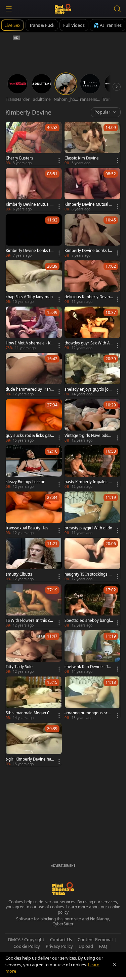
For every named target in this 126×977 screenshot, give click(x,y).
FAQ (103, 946)
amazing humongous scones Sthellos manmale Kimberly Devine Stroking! (89, 713)
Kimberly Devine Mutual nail (88, 204)
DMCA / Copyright (26, 939)
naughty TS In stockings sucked (89, 574)
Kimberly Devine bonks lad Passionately (88, 250)
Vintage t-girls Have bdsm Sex (88, 435)
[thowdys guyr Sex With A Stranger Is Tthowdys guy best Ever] (93, 328)
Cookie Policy (26, 946)
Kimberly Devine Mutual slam (29, 204)
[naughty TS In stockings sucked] (93, 559)
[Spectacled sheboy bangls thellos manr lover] (93, 606)
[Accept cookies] (115, 965)
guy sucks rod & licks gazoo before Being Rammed (29, 435)
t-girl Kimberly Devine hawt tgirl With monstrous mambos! (30, 759)
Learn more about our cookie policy (89, 909)
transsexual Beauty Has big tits (29, 528)
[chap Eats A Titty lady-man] (34, 282)
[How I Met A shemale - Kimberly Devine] (34, 328)
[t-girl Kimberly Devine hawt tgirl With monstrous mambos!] (34, 744)
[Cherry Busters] (34, 143)
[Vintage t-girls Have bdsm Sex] (93, 421)
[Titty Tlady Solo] (34, 652)
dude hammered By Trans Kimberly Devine (29, 389)
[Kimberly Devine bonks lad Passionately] (93, 236)
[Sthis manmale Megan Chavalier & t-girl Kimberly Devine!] (34, 698)
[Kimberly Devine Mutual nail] (93, 189)
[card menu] (59, 160)
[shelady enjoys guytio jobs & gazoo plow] (93, 374)
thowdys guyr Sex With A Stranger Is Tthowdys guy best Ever (89, 343)
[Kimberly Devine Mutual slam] (34, 189)
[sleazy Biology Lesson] (34, 467)
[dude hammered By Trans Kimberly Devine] (34, 374)
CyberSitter (63, 924)
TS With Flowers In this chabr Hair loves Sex (29, 620)
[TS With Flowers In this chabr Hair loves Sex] (34, 606)
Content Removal (95, 939)
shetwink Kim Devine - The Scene (89, 666)
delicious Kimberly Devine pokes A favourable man (88, 297)
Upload (86, 946)
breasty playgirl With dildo (88, 528)
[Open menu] (9, 9)
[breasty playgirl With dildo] (93, 513)
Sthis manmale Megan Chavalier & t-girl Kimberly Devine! (30, 713)
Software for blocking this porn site (49, 919)
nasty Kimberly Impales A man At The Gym (88, 481)
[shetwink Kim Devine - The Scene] (93, 652)
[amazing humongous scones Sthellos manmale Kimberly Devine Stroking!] (93, 698)
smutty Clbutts (19, 574)
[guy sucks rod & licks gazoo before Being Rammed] (34, 421)
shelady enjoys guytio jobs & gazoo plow (89, 389)
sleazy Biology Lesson (25, 481)
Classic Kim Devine (82, 158)
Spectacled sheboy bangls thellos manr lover (88, 620)
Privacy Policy (59, 946)
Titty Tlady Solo (19, 666)
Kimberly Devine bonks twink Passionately (29, 250)
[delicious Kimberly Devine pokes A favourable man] (93, 282)
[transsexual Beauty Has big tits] (34, 513)
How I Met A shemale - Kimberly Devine (28, 343)
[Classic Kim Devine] (93, 143)
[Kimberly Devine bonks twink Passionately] (34, 236)
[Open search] (117, 9)
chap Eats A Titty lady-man (29, 297)
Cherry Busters (19, 158)
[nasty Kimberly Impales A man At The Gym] (93, 467)
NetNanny (99, 919)
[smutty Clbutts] (34, 559)
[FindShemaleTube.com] (63, 9)
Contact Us (61, 939)
